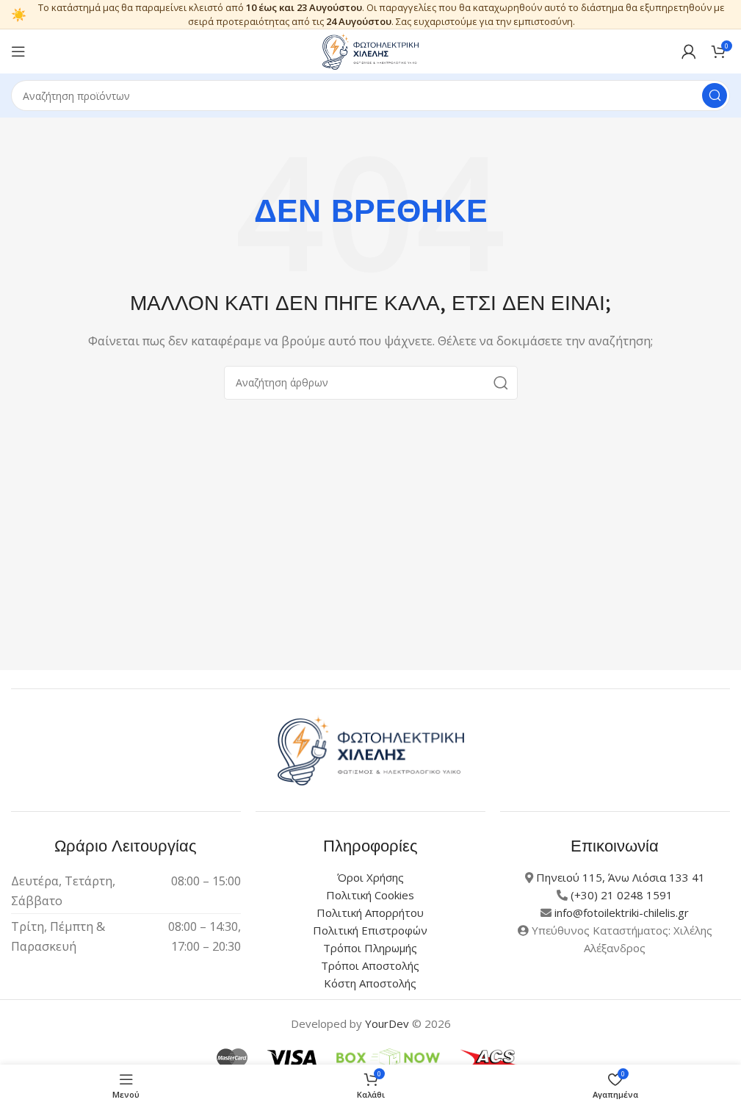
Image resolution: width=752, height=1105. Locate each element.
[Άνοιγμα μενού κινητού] (18, 51)
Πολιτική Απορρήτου (370, 912)
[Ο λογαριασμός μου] (689, 51)
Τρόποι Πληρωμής (370, 947)
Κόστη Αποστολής (370, 983)
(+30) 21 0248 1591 (622, 895)
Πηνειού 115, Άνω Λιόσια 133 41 (620, 877)
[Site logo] (370, 50)
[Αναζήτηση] (714, 95)
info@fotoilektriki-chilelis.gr (621, 912)
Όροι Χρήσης (370, 877)
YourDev (387, 1023)
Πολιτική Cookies (370, 895)
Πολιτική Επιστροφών (370, 930)
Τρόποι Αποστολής (370, 965)
